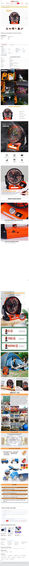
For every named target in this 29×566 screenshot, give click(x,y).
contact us (3, 7)
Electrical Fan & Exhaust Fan (11, 5)
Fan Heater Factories (10, 555)
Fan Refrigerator (19, 557)
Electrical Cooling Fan (3, 557)
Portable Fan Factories (23, 555)
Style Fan (24, 557)
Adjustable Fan (14, 557)
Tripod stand (22, 543)
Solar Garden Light (10, 543)
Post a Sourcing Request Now (22, 520)
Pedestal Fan (6, 551)
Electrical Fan (16, 5)
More (1, 560)
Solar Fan (2, 543)
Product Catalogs (11, 540)
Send (7, 520)
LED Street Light (3, 544)
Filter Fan (2, 551)
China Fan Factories (3, 555)
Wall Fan (11, 551)
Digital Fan (9, 557)
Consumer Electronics (5, 5)
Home (1, 5)
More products (16, 544)
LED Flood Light (9, 544)
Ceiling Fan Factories (16, 555)
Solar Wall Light (16, 543)
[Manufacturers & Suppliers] (14, 1)
